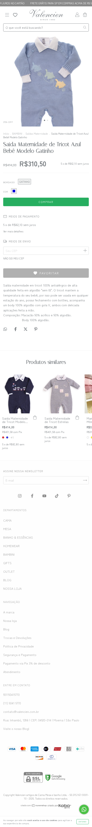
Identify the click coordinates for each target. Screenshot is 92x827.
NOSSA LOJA (12, 588)
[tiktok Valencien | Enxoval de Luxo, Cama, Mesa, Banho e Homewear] (57, 496)
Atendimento (11, 672)
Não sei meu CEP (13, 258)
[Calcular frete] (85, 250)
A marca (8, 612)
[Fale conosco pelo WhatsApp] (84, 809)
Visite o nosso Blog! (16, 728)
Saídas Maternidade (36, 133)
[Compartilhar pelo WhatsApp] (5, 329)
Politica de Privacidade (18, 646)
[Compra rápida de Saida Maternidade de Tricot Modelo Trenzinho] (35, 417)
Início (6, 133)
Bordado (9, 182)
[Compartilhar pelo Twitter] (26, 329)
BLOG (7, 580)
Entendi (82, 821)
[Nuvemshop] (34, 806)
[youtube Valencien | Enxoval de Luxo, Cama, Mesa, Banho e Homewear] (44, 496)
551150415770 (11, 694)
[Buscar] (84, 27)
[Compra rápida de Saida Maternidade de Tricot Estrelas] (77, 417)
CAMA (7, 520)
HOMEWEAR (11, 546)
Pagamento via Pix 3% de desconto (26, 663)
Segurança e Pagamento (19, 655)
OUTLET (9, 571)
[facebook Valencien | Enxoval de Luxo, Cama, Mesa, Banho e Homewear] (32, 496)
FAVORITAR (49, 273)
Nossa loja (10, 620)
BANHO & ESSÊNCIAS (18, 537)
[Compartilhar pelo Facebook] (15, 329)
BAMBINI (17, 133)
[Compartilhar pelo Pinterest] (36, 329)
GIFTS (7, 563)
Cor (5, 191)
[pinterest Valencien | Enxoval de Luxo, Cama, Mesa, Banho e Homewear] (69, 496)
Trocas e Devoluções (17, 638)
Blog (6, 629)
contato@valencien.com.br (21, 711)
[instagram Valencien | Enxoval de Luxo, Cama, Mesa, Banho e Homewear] (20, 496)
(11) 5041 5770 (12, 703)
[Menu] (7, 15)
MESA (7, 529)
